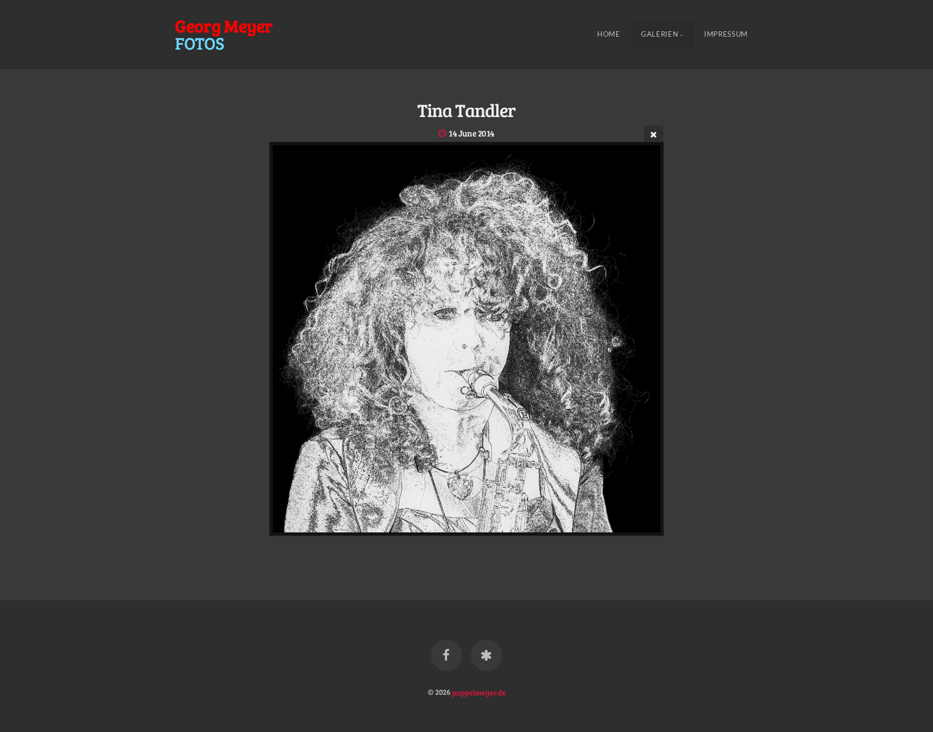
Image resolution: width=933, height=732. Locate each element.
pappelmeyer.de (479, 691)
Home (608, 34)
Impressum (726, 34)
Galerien (659, 34)
